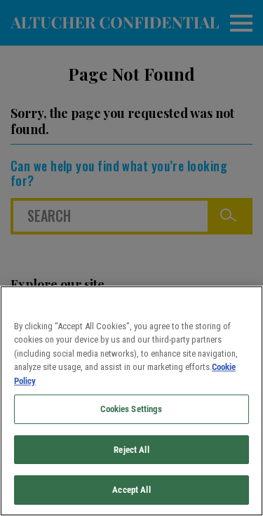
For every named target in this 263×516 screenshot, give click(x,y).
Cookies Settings (131, 409)
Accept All (131, 489)
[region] (131, 401)
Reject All (131, 449)
